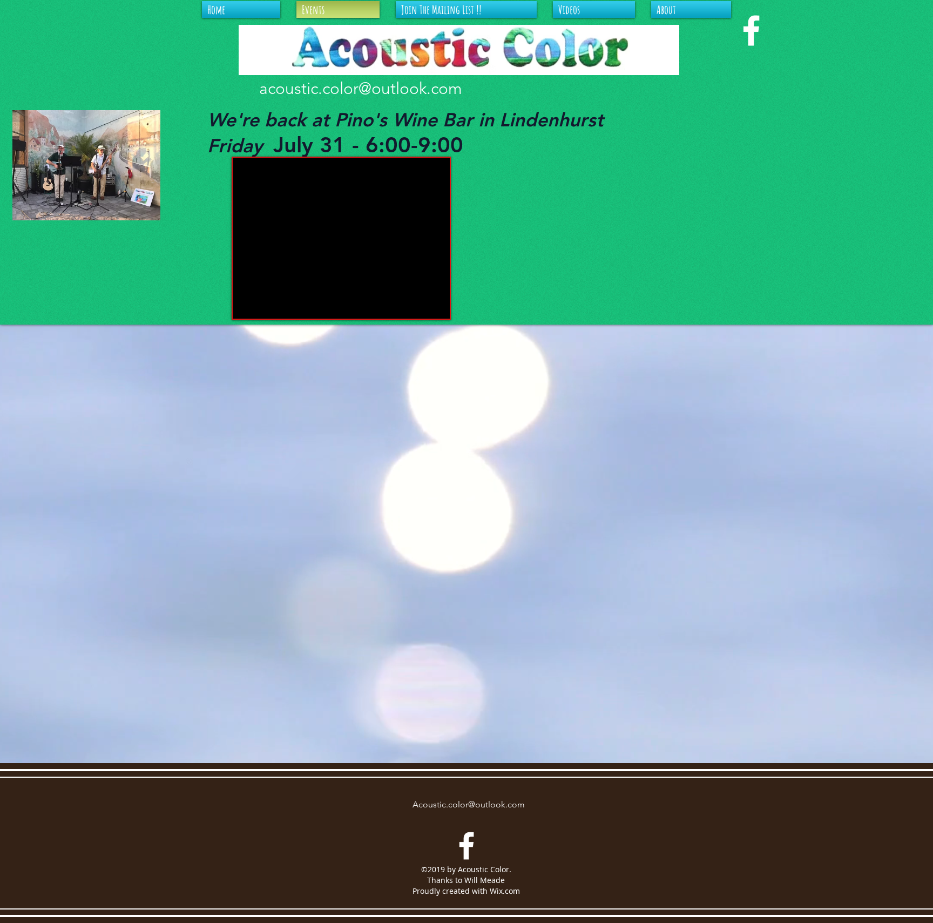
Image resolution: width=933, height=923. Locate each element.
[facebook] (751, 30)
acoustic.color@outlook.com (360, 88)
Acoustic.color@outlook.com (469, 804)
